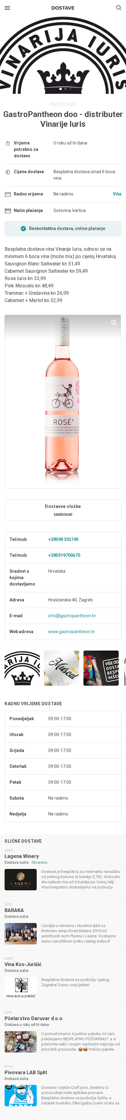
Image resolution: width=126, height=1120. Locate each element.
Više (117, 194)
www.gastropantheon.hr (71, 631)
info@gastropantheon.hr (72, 615)
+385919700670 (64, 555)
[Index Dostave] (63, 7)
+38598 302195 (63, 539)
